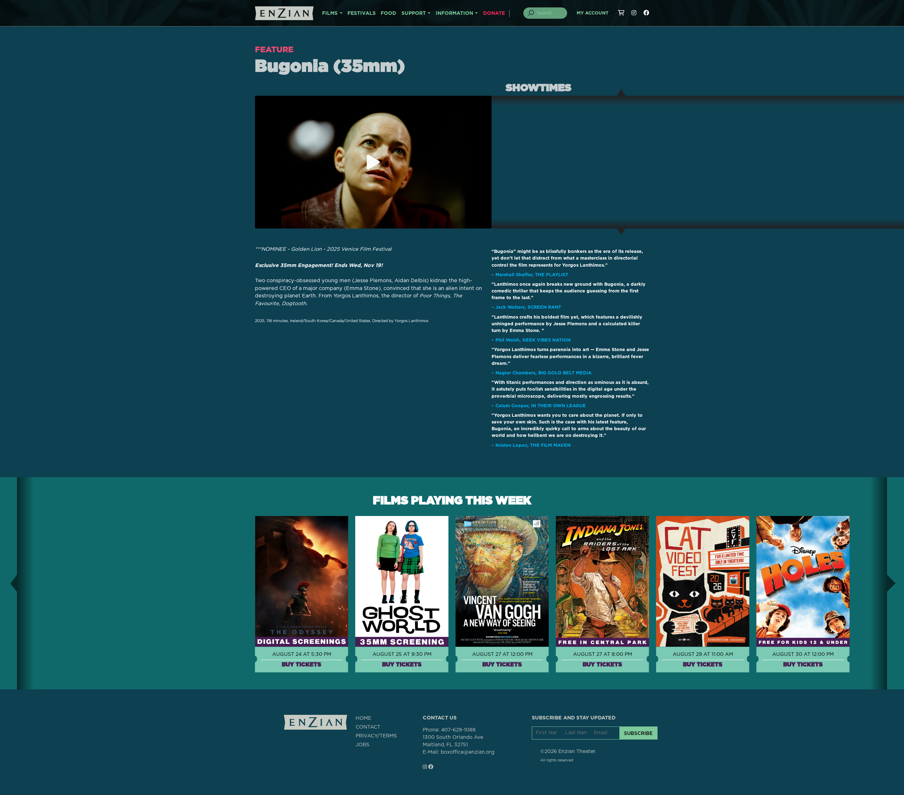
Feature (274, 49)
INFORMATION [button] (454, 13)
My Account (592, 13)
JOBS (362, 744)
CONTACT (368, 727)
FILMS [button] (330, 13)
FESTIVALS (361, 13)
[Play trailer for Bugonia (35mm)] (373, 162)
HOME (363, 718)
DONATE (494, 13)
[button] (8, 583)
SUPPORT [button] (414, 13)
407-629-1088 (458, 730)
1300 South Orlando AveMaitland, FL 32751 (453, 741)
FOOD (388, 13)
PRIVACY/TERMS (376, 736)
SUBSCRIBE (638, 733)
